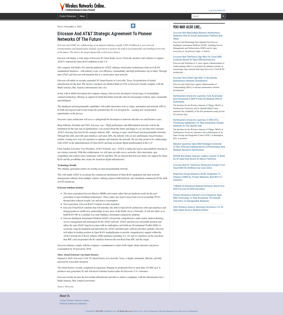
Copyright (89, 311)
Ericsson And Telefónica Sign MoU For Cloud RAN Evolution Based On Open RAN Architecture (197, 58)
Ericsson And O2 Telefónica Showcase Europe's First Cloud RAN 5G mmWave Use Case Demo (199, 166)
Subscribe (221, 10)
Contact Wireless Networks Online (74, 300)
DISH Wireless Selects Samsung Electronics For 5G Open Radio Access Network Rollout (198, 208)
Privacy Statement (151, 311)
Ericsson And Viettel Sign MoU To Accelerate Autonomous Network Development (195, 79)
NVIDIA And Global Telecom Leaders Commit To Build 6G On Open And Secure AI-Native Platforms (199, 157)
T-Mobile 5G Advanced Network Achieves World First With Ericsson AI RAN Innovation (198, 187)
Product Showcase (68, 16)
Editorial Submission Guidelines (73, 303)
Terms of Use (138, 311)
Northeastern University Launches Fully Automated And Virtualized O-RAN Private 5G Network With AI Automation (197, 98)
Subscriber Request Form (168, 311)
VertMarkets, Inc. (109, 311)
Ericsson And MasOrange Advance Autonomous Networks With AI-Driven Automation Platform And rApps (197, 35)
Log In (212, 10)
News (82, 16)
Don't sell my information (188, 311)
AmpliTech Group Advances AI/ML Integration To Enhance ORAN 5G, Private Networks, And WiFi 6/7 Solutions (197, 176)
